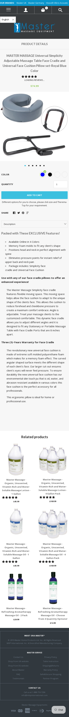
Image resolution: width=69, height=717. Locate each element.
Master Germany (36, 3)
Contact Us (18, 657)
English (5, 19)
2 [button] (29, 165)
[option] (34, 126)
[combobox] (8, 19)
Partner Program (50, 678)
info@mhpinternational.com (34, 695)
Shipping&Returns (51, 665)
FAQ (18, 674)
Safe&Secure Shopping (50, 674)
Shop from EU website (18, 665)
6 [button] (44, 165)
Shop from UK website (18, 661)
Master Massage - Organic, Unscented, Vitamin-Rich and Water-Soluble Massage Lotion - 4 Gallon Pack (53, 486)
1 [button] (25, 165)
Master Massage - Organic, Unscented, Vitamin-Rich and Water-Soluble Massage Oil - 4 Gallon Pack (53, 551)
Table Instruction (50, 661)
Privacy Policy (50, 657)
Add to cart (34, 195)
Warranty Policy (51, 670)
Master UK (21, 3)
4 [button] (36, 165)
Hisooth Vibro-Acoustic (57, 3)
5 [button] (40, 165)
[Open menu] (8, 10)
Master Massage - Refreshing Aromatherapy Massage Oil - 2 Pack (16, 612)
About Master (18, 670)
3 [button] (32, 165)
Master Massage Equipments (34, 705)
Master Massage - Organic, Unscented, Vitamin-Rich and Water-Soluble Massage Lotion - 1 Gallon (16, 486)
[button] (30, 76)
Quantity (7, 184)
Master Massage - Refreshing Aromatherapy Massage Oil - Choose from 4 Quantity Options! (52, 613)
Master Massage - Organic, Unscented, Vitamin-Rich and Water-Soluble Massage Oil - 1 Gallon (16, 551)
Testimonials (18, 678)
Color (5, 174)
